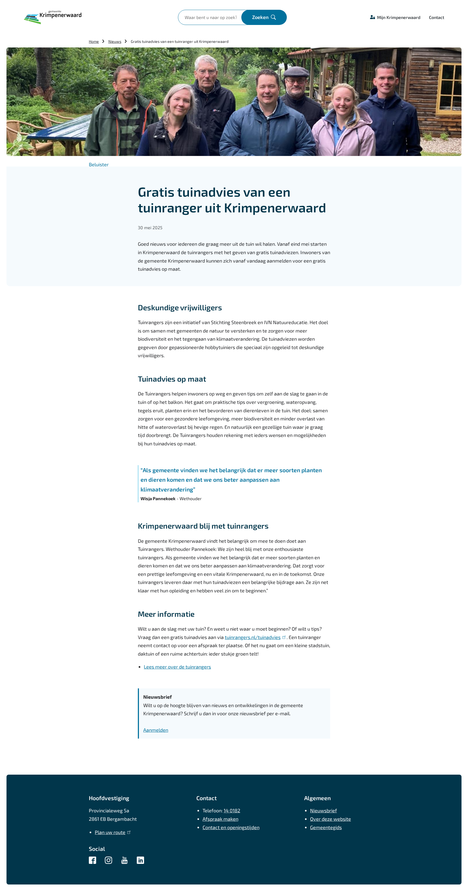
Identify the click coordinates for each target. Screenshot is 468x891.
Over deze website (330, 819)
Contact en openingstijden (231, 827)
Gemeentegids (326, 827)
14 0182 (232, 810)
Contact (436, 17)
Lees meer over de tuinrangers (177, 667)
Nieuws (114, 41)
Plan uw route (111, 832)
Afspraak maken (220, 819)
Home (94, 41)
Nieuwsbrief (323, 810)
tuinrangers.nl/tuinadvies (254, 637)
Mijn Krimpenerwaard (398, 17)
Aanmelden (155, 730)
